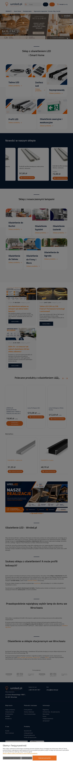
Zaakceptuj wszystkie (44, 758)
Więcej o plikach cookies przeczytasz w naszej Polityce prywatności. (20, 753)
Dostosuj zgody (26, 758)
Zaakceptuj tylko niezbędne (12, 758)
